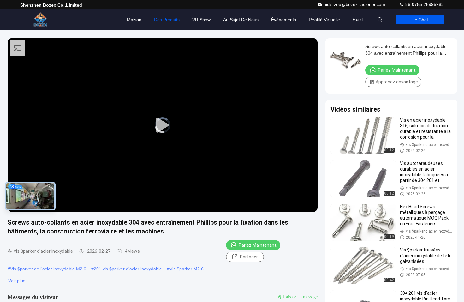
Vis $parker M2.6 (187, 268)
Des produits (167, 19)
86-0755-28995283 (424, 4)
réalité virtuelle (324, 19)
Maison (134, 19)
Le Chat (420, 19)
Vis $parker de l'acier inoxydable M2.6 (48, 268)
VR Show (201, 19)
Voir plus (17, 280)
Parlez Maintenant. (258, 245)
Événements (283, 19)
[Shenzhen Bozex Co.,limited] (40, 19)
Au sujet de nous (241, 19)
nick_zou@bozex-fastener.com (355, 4)
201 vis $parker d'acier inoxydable (128, 268)
